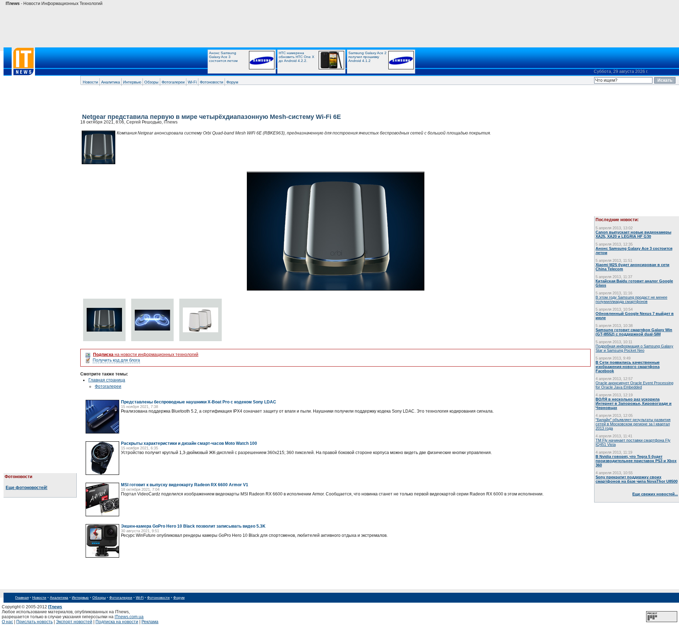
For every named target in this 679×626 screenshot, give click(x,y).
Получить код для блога (116, 360)
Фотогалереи (173, 82)
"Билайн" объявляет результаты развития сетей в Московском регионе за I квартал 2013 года (633, 424)
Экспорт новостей (74, 621)
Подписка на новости (116, 621)
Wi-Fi (192, 82)
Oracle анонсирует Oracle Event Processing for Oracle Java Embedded (634, 385)
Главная (22, 597)
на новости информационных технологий (145, 354)
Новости (90, 82)
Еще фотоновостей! (26, 487)
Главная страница (106, 380)
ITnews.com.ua (129, 616)
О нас (7, 621)
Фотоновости (211, 82)
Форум (232, 82)
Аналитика (110, 82)
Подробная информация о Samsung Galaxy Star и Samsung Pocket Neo (634, 348)
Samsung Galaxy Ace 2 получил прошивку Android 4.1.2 (367, 57)
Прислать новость (34, 621)
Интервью (132, 82)
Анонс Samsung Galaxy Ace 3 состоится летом (223, 57)
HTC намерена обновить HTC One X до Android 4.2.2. (296, 57)
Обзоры (151, 82)
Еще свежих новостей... (655, 494)
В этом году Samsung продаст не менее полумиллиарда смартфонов (631, 299)
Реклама (149, 621)
